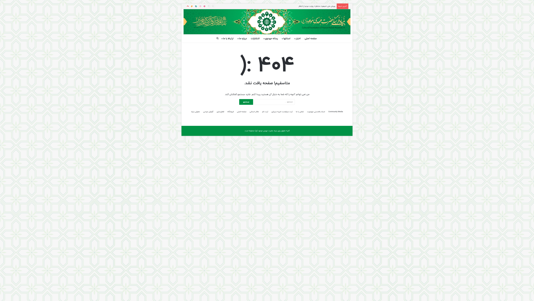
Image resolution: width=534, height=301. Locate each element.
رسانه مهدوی (271, 38)
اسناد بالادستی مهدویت (316, 112)
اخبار (298, 38)
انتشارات (255, 38)
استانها (286, 38)
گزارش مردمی (208, 112)
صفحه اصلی (311, 38)
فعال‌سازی (220, 112)
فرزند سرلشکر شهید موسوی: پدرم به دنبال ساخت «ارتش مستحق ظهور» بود (306, 6)
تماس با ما (300, 112)
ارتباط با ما (228, 38)
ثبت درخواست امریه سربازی (282, 112)
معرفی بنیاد (195, 112)
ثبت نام (265, 112)
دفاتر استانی (254, 112)
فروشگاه (230, 112)
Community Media (335, 112)
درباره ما (243, 38)
